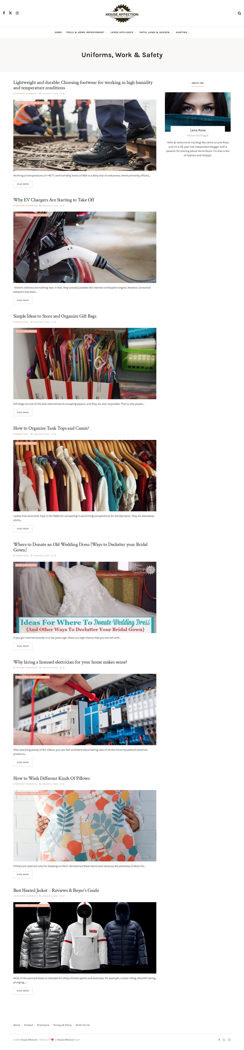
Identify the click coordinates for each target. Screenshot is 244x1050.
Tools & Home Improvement (85, 32)
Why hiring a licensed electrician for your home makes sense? (70, 662)
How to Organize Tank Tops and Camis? (51, 428)
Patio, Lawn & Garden (155, 32)
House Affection (29, 1039)
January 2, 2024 (41, 322)
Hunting (181, 32)
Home (58, 32)
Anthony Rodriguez (27, 93)
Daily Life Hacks (26, 331)
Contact (28, 1025)
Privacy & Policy (62, 1025)
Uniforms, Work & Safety (32, 103)
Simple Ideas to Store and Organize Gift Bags (54, 316)
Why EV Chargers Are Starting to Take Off (53, 200)
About (16, 1025)
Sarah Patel (22, 322)
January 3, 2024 (50, 206)
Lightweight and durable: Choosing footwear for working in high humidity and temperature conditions (82, 85)
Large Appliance (122, 32)
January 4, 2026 (50, 93)
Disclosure (43, 1025)
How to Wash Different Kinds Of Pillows (51, 778)
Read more (23, 184)
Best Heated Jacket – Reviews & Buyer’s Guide (56, 890)
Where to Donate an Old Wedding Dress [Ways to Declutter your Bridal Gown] (80, 547)
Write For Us (83, 1025)
